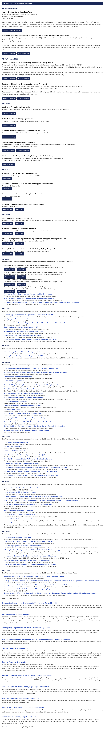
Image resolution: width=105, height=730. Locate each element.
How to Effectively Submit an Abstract (18, 519)
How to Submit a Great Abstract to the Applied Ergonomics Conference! (30, 564)
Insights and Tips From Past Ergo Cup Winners (21, 463)
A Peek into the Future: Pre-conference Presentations (23, 389)
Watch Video (7, 178)
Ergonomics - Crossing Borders (15, 401)
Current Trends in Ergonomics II (15, 648)
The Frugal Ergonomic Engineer (16, 442)
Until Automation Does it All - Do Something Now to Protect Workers (29, 298)
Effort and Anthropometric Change (16, 451)
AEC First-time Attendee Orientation (16, 614)
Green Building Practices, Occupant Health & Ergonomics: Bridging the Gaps (32, 385)
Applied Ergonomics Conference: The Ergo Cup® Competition (27, 675)
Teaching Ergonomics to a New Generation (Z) (21, 327)
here (7, 727)
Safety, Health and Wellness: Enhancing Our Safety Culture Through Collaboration (34, 426)
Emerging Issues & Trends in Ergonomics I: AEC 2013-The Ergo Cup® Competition (34, 576)
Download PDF (7, 209)
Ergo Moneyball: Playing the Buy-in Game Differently (23, 393)
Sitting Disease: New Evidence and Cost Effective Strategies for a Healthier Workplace (35, 372)
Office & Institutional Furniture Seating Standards (22, 405)
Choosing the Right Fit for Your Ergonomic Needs (23, 413)
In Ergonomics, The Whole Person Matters (19, 515)
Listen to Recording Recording (12, 30)
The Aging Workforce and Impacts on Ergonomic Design (25, 418)
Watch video (21, 284)
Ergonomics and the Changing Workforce (19, 510)
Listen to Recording (9, 53)
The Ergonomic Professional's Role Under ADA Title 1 (23, 331)
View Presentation (23, 53)
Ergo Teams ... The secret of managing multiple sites (23, 707)
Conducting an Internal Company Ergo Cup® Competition (25, 687)
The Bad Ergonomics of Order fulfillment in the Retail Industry (27, 430)
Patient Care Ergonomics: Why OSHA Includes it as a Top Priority (28, 422)
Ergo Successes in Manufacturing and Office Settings (24, 397)
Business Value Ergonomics (14, 381)
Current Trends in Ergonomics (14, 662)
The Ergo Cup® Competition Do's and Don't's (20, 698)
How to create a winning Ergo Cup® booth (19, 717)
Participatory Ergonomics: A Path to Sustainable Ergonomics (26, 628)
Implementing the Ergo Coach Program (18, 376)
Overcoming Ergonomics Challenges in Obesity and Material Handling (30, 603)
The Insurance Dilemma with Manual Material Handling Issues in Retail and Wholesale (36, 639)
